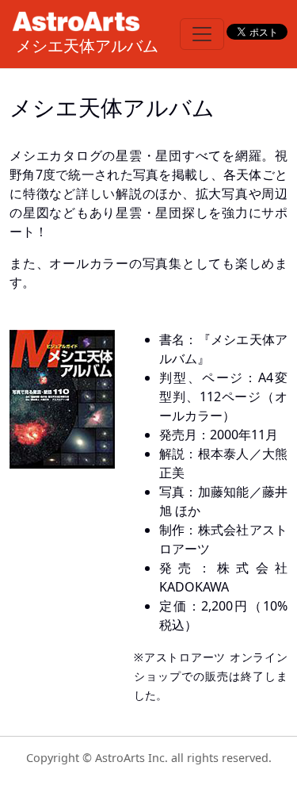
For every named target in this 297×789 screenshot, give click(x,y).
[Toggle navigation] (202, 34)
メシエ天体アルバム (87, 45)
